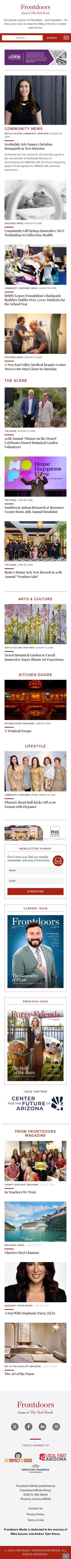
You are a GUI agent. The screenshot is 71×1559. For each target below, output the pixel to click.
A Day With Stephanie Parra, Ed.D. (30, 1313)
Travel (21, 1245)
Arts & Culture (13, 133)
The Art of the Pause (19, 1374)
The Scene (10, 431)
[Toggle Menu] (66, 37)
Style (34, 794)
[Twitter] (15, 1427)
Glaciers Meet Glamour (22, 1253)
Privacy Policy (35, 1514)
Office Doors (24, 1305)
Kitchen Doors (13, 723)
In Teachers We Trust (20, 1192)
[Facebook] (28, 1427)
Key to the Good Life (17, 1366)
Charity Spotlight (15, 1184)
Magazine (28, 723)
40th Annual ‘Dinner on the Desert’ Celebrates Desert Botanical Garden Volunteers (31, 443)
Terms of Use (35, 1520)
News (20, 223)
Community (30, 133)
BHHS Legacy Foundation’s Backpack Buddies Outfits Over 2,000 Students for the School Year (35, 300)
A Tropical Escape (18, 731)
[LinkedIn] (42, 1427)
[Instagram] (56, 1427)
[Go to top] (65, 1556)
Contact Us (36, 1508)
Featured (43, 133)
